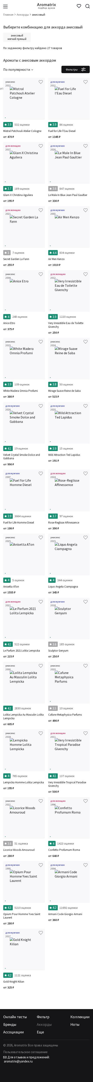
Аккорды (44, 1024)
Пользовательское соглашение (25, 1052)
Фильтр (43, 1016)
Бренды (9, 1024)
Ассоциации (13, 1031)
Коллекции (80, 1016)
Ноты (74, 1024)
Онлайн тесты (15, 1016)
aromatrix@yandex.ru (18, 1061)
